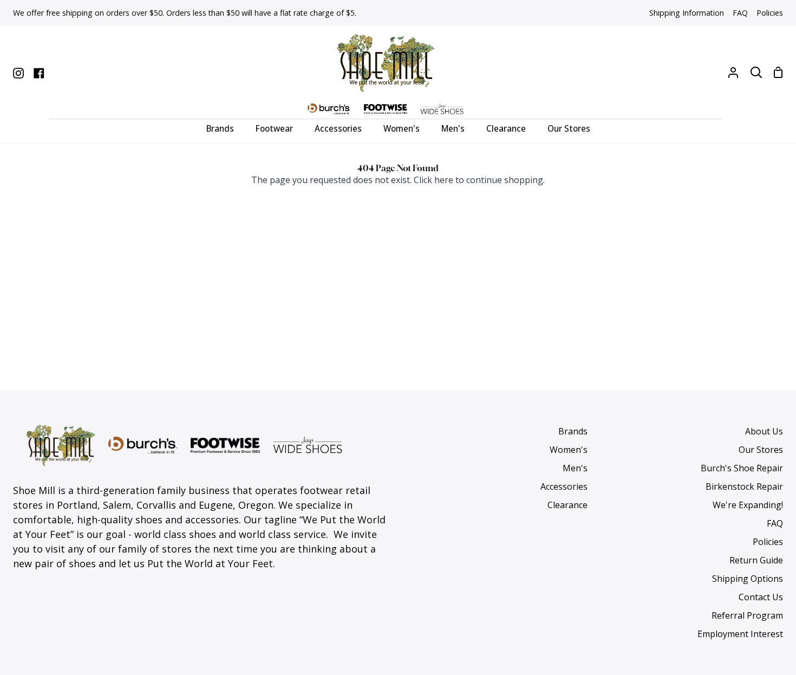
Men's (575, 468)
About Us (764, 431)
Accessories (564, 486)
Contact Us (761, 597)
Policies (768, 542)
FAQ (775, 523)
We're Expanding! (748, 505)
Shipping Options (747, 579)
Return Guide (756, 560)
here (443, 180)
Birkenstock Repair (744, 486)
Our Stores (761, 450)
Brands (573, 431)
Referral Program (747, 615)
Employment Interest (740, 634)
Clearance (567, 505)
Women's (569, 450)
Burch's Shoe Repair (742, 468)
